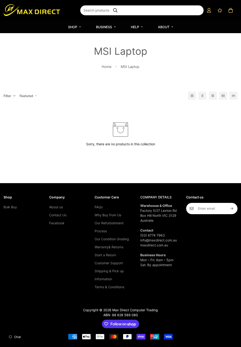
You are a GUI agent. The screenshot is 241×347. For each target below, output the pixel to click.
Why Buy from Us (108, 215)
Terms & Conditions (109, 287)
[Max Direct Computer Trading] (32, 10)
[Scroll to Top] (231, 321)
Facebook (56, 223)
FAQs (99, 207)
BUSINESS (104, 27)
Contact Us (57, 215)
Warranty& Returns (109, 247)
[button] (230, 10)
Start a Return (105, 255)
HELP (135, 27)
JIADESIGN (126, 304)
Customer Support (109, 263)
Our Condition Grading (112, 239)
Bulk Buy (10, 207)
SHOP (72, 27)
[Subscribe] (232, 208)
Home (107, 66)
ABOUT (163, 27)
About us (56, 207)
